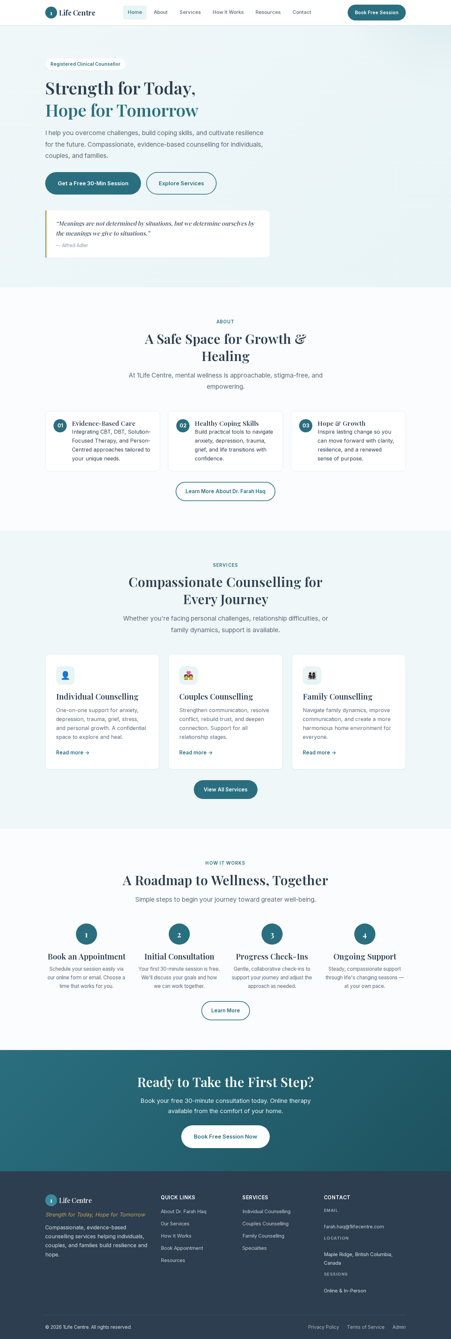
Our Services (175, 1224)
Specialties (254, 1248)
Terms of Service (366, 1327)
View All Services (226, 789)
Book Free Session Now (225, 1136)
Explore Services (181, 183)
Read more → (73, 752)
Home (135, 12)
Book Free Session (377, 12)
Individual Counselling (266, 1211)
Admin (399, 1327)
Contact (302, 12)
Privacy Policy (323, 1327)
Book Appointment (182, 1248)
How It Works (228, 12)
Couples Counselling (265, 1224)
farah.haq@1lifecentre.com (354, 1227)
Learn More (225, 1010)
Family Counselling (263, 1236)
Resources (268, 12)
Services (190, 12)
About (161, 12)
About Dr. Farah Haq (183, 1211)
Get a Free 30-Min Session (93, 183)
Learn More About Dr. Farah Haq (225, 491)
